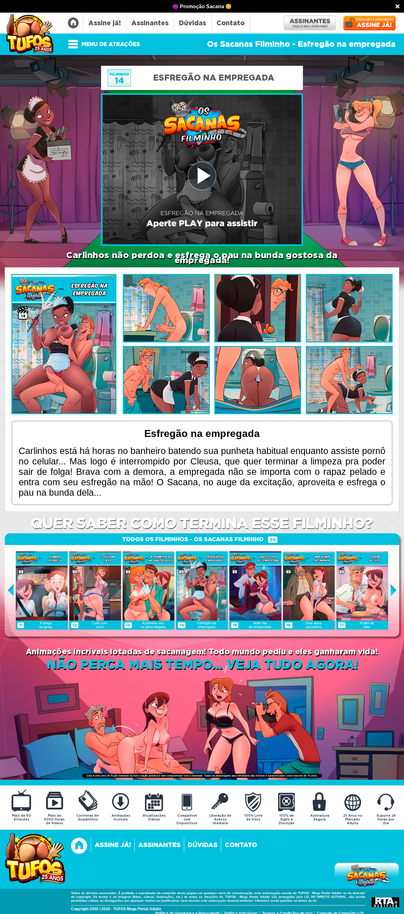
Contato (231, 23)
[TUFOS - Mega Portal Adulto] (35, 859)
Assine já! (104, 23)
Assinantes (150, 23)
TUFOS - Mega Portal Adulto (33, 34)
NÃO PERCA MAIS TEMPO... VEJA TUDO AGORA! (202, 665)
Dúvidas (192, 23)
